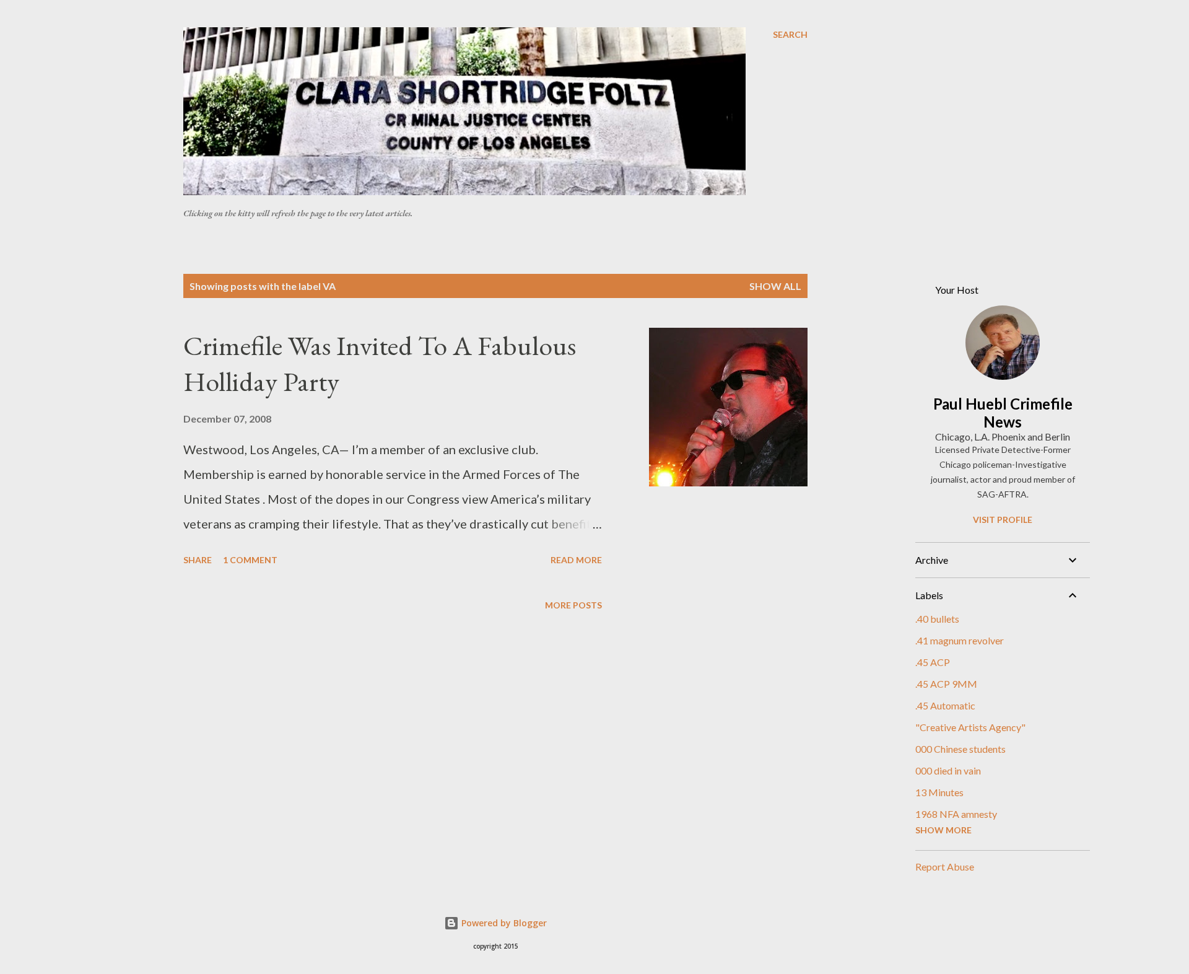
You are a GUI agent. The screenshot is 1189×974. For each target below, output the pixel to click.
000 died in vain (948, 770)
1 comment (250, 560)
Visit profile (1002, 519)
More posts (573, 605)
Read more (576, 560)
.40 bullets (937, 619)
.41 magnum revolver (959, 640)
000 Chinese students (960, 749)
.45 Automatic (945, 705)
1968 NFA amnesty (956, 814)
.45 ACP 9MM (946, 684)
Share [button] (197, 560)
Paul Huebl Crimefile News (1003, 413)
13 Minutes (939, 792)
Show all (775, 286)
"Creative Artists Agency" (970, 727)
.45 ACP (932, 662)
